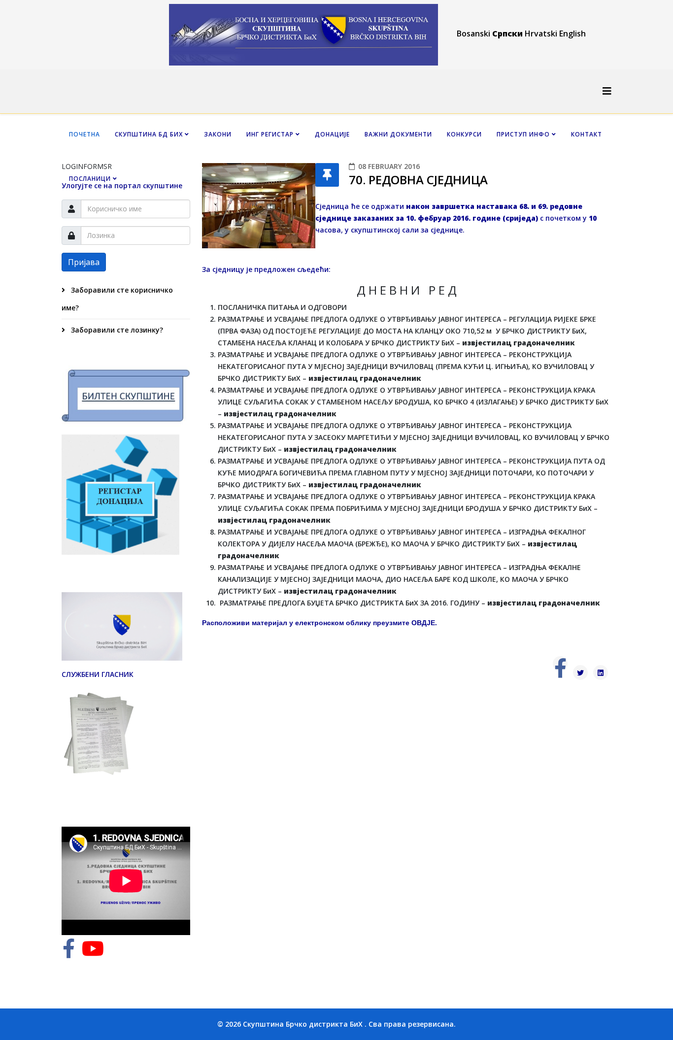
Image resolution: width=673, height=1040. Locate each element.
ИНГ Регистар (270, 134)
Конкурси (464, 134)
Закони (218, 134)
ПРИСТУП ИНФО (523, 134)
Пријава (84, 262)
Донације (332, 134)
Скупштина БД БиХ (149, 134)
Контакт (586, 134)
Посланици (90, 178)
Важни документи (398, 134)
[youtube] (93, 953)
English (572, 33)
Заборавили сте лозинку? (116, 330)
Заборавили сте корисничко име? (117, 298)
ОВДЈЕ (423, 623)
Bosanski (473, 33)
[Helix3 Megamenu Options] (607, 90)
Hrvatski (541, 33)
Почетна (84, 134)
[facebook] (69, 953)
